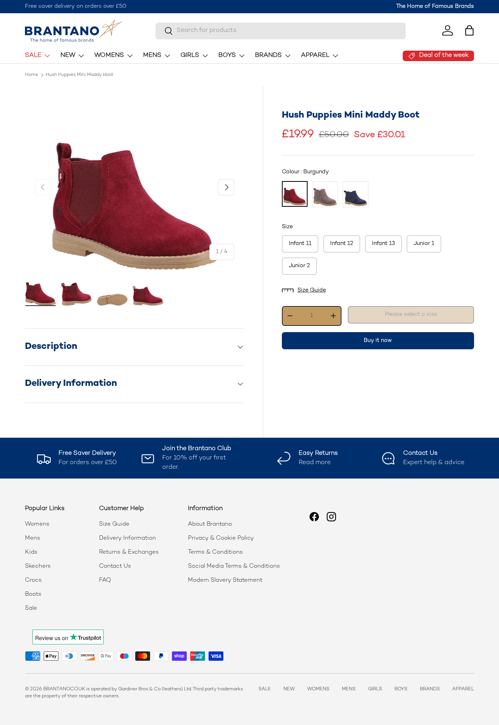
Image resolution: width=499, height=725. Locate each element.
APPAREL (315, 55)
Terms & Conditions (215, 552)
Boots (33, 594)
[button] (469, 30)
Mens (32, 538)
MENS (152, 55)
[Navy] (355, 194)
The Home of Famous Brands (435, 6)
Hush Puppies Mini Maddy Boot (79, 75)
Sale (31, 608)
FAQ (105, 580)
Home (31, 75)
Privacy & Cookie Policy (221, 538)
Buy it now (378, 340)
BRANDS (268, 55)
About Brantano (210, 524)
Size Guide (311, 290)
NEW (67, 55)
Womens (37, 524)
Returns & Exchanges (129, 552)
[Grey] (325, 194)
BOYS (227, 55)
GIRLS (189, 55)
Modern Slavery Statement (225, 580)
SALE (33, 55)
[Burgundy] (295, 194)
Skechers (38, 566)
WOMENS (109, 55)
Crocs (33, 580)
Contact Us (115, 566)
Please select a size (411, 314)
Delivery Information (127, 538)
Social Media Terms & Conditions (234, 566)
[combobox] (280, 30)
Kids (31, 552)
